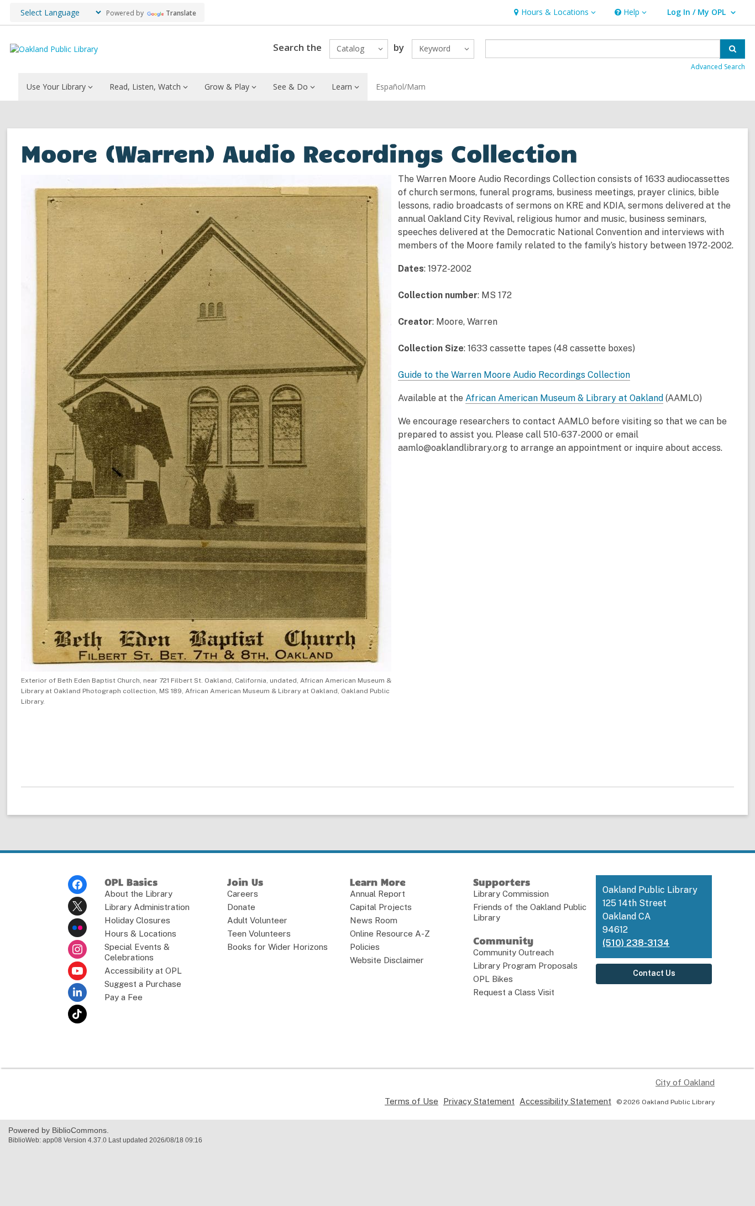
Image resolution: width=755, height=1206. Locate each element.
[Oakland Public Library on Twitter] (77, 906)
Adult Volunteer (257, 920)
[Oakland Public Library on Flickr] (77, 927)
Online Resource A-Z (390, 933)
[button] (553, 12)
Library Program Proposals (525, 965)
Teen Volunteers (259, 933)
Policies (365, 947)
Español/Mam (401, 86)
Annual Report (377, 893)
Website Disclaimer (387, 960)
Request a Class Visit (513, 992)
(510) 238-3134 (635, 943)
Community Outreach (513, 952)
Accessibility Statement (565, 1101)
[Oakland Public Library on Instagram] (77, 949)
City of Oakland (685, 1082)
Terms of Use (411, 1101)
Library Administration (147, 907)
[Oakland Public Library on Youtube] (77, 970)
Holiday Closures (137, 920)
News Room (373, 920)
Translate (181, 13)
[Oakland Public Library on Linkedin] (77, 992)
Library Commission (511, 893)
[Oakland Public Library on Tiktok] (77, 1014)
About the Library (138, 893)
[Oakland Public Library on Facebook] (77, 884)
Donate (241, 907)
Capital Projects (381, 907)
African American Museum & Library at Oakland (564, 398)
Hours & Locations (140, 933)
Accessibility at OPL (143, 970)
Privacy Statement (479, 1101)
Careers (242, 893)
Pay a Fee (123, 997)
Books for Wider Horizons (277, 947)
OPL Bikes (493, 979)
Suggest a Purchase (142, 984)
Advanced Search (718, 66)
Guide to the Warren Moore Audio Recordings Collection (514, 375)
